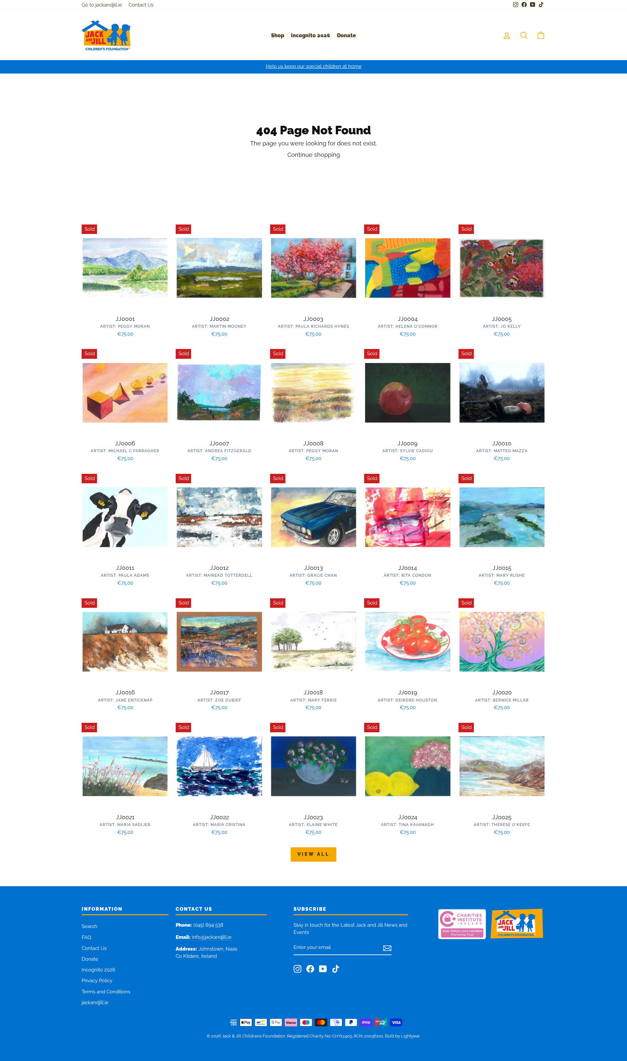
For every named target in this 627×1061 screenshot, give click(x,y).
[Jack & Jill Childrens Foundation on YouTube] (323, 969)
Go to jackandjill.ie (102, 5)
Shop (277, 35)
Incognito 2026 (98, 970)
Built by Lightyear (402, 1036)
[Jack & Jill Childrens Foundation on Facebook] (310, 969)
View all (313, 854)
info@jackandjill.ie (212, 937)
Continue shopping (313, 154)
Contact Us (141, 5)
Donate (346, 35)
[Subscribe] (387, 948)
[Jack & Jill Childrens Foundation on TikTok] (336, 969)
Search (89, 926)
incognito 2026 (310, 35)
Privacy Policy (97, 981)
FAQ (86, 937)
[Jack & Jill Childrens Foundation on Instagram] (297, 969)
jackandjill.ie (95, 1002)
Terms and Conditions (106, 992)
